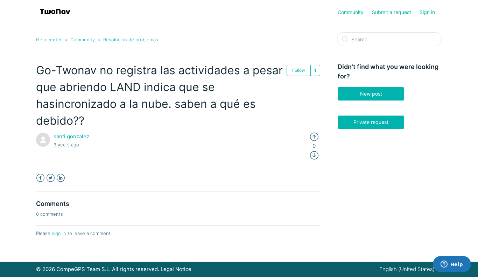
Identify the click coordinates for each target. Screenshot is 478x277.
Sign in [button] (427, 12)
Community (351, 12)
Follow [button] (298, 70)
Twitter (50, 178)
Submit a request (391, 12)
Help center (49, 39)
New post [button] (371, 94)
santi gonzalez (71, 136)
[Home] (55, 16)
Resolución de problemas (130, 39)
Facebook (40, 178)
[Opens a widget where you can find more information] (452, 264)
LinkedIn (60, 178)
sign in (59, 233)
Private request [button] (370, 122)
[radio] (314, 136)
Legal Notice (176, 269)
